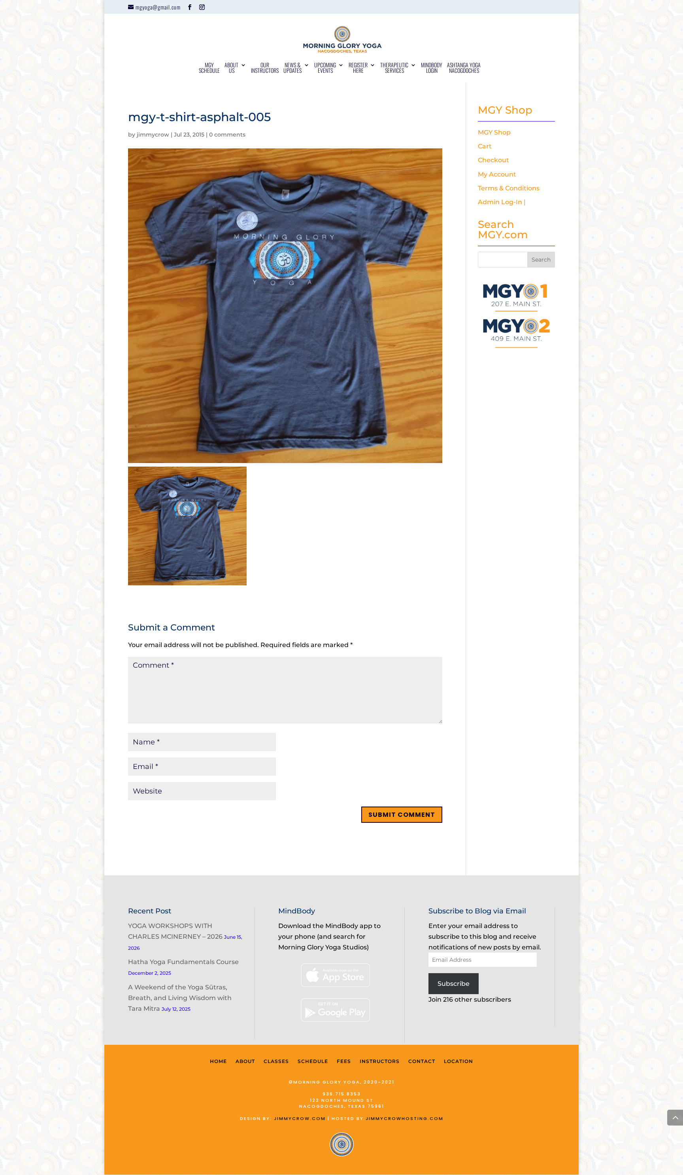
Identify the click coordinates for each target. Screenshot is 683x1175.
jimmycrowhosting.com (404, 1118)
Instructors (380, 1061)
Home (218, 1061)
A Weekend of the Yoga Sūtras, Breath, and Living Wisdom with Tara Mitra (180, 997)
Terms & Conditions (509, 188)
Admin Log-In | (502, 202)
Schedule (313, 1061)
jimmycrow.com (300, 1118)
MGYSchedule (209, 68)
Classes (276, 1061)
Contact (421, 1061)
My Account (497, 174)
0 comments (227, 134)
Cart (485, 146)
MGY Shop (494, 132)
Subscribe (454, 983)
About (245, 1061)
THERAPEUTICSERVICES (394, 68)
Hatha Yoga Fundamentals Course (183, 962)
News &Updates (292, 68)
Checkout (493, 160)
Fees (344, 1061)
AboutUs (231, 68)
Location (458, 1061)
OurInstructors (265, 68)
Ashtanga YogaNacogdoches (464, 68)
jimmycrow (153, 134)
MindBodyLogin (431, 68)
